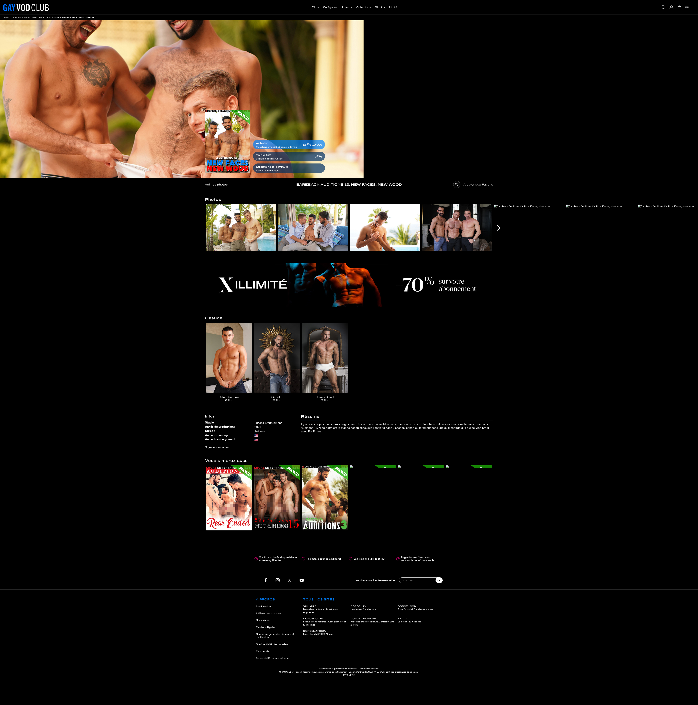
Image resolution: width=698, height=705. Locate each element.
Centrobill (361, 672)
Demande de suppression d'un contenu (338, 668)
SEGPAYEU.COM (376, 672)
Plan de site (262, 651)
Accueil (8, 18)
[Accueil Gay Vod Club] (26, 7)
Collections (363, 7)
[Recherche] (664, 7)
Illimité (393, 7)
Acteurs (347, 7)
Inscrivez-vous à (376, 580)
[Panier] (680, 7)
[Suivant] (498, 227)
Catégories (330, 7)
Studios (380, 7)
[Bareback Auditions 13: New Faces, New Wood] (227, 141)
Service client (264, 606)
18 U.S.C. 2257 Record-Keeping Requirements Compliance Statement (313, 672)
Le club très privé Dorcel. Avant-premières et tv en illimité (324, 621)
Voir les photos (216, 184)
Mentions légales (265, 627)
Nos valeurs (263, 620)
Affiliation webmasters (268, 613)
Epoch (352, 672)
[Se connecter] (672, 7)
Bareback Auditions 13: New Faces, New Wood (72, 18)
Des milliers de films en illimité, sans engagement (320, 609)
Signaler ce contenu (218, 447)
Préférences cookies (368, 668)
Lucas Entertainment (34, 18)
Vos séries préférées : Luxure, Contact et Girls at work (372, 621)
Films (315, 7)
